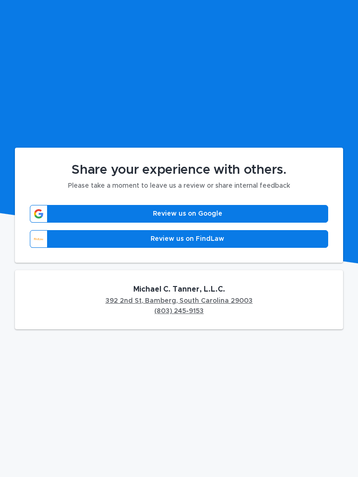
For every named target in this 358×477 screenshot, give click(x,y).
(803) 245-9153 (179, 311)
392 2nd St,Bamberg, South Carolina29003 (179, 301)
